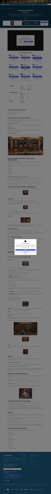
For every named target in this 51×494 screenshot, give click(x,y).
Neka (25, 253)
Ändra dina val (25, 251)
